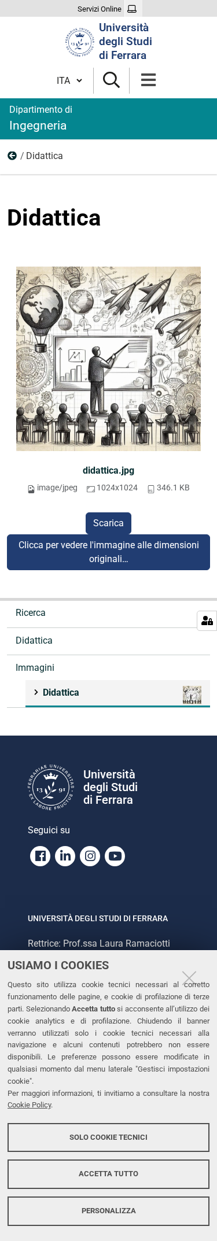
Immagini (13, 158)
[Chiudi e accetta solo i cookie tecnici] (189, 978)
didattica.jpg (108, 470)
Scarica (108, 523)
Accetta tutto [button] (108, 1173)
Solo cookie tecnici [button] (108, 1137)
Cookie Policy (29, 1104)
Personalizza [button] (109, 1210)
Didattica (34, 640)
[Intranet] (133, 9)
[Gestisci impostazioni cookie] (207, 621)
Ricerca (31, 612)
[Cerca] (111, 81)
